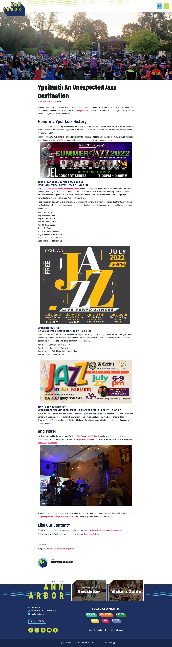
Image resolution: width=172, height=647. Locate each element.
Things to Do (69, 549)
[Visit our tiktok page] (43, 630)
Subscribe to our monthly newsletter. (107, 530)
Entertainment (60, 549)
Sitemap (119, 630)
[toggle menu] (166, 6)
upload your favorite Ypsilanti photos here (57, 516)
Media (99, 630)
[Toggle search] (159, 6)
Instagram (79, 534)
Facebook (88, 534)
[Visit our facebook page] (55, 630)
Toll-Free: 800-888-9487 (48, 611)
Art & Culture (50, 549)
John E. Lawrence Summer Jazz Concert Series (60, 188)
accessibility (38, 621)
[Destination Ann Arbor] (14, 9)
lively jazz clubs (81, 110)
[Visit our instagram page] (30, 630)
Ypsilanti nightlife (85, 439)
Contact (92, 630)
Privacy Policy (109, 630)
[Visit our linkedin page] (36, 630)
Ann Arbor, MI (35, 608)
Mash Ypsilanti (93, 436)
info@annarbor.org (37, 614)
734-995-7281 (35, 611)
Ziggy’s (80, 436)
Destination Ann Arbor (46, 101)
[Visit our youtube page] (49, 630)
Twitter (96, 534)
